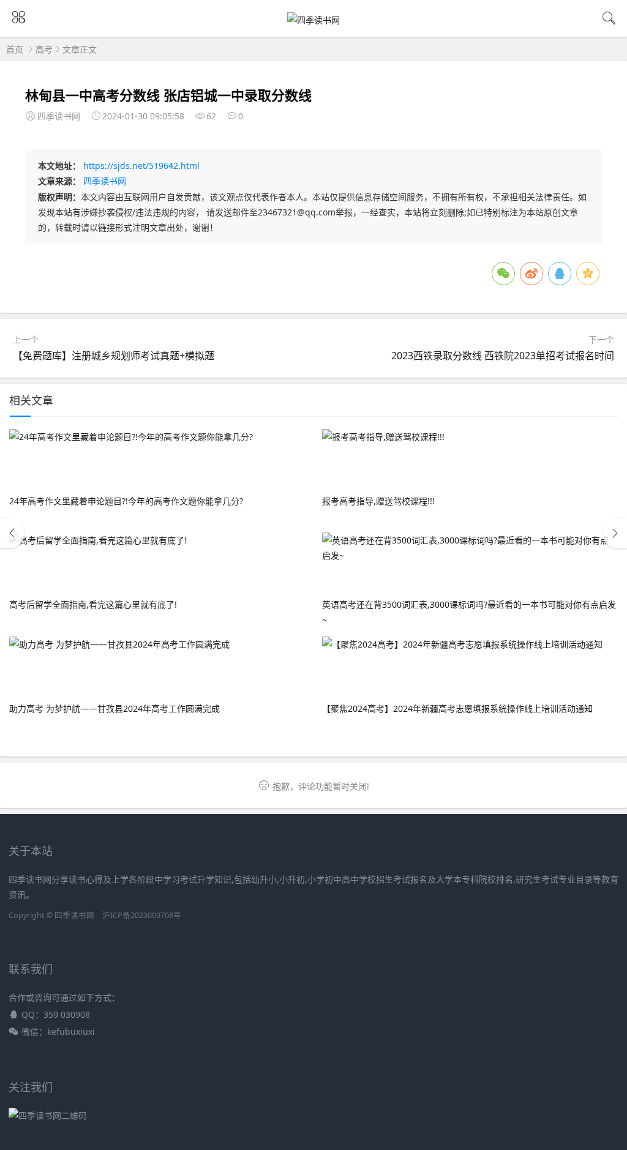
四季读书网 (104, 181)
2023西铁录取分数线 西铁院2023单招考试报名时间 (502, 355)
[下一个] (615, 533)
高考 (44, 49)
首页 (14, 49)
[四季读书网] (313, 20)
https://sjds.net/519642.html (141, 165)
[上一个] (12, 533)
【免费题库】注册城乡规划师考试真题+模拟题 (113, 355)
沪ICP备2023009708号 (141, 915)
